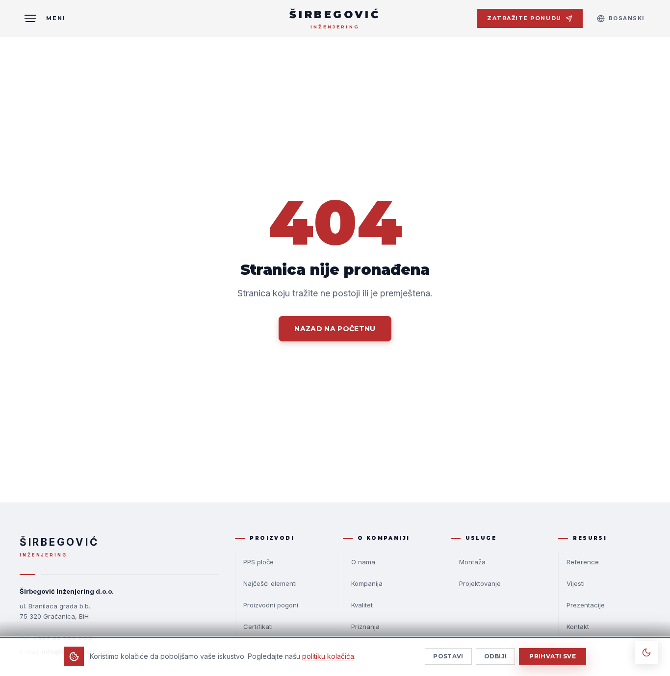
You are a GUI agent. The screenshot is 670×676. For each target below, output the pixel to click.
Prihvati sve (552, 656)
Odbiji (495, 656)
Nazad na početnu (335, 328)
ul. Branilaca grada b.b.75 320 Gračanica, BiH (55, 611)
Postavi (448, 656)
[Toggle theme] (646, 652)
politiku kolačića (328, 656)
